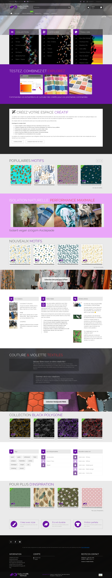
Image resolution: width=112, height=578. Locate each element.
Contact (54, 13)
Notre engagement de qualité (17, 566)
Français (98, 1)
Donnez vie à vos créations (48, 376)
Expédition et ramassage (15, 561)
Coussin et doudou (26, 303)
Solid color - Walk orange (86, 469)
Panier (93, 7)
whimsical (27, 457)
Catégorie (53, 32)
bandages (14, 464)
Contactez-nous (13, 559)
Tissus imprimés (27, 12)
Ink (16, 49)
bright (22, 464)
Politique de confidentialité (17, 562)
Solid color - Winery (84, 457)
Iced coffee (82, 49)
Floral (49, 45)
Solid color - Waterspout (86, 465)
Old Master (18, 52)
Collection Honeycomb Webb (56, 402)
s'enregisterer (18, 141)
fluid (35, 457)
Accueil (17, 13)
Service (45, 13)
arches (30, 461)
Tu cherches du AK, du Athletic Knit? (91, 332)
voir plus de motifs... (97, 188)
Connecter (37, 557)
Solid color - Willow (84, 461)
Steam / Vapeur (20, 59)
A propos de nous (13, 557)
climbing (13, 468)
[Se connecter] (88, 7)
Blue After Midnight (85, 38)
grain (19, 457)
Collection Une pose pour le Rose (56, 280)
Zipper (48, 465)
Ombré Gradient (20, 45)
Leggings (23, 321)
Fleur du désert (83, 56)
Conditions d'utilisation (15, 564)
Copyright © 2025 (46, 574)
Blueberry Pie (83, 45)
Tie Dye (17, 42)
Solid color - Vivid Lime (85, 473)
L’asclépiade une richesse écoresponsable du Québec (93, 316)
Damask (49, 52)
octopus (13, 461)
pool (12, 457)
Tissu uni (85, 32)
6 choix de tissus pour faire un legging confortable (93, 304)
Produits (38, 13)
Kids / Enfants (51, 42)
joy (28, 464)
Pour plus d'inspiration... (98, 510)
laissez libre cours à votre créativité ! (49, 361)
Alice (16, 38)
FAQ (10, 567)
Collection (22, 32)
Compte (90, 1)
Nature (49, 56)
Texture (49, 49)
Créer (36, 559)
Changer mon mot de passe (35, 141)
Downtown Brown (84, 52)
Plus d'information (85, 547)
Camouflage (51, 38)
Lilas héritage (83, 59)
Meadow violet (83, 63)
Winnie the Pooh (20, 56)
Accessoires (50, 457)
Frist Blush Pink (83, 42)
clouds (22, 468)
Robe (21, 312)
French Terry (50, 461)
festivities (22, 461)
